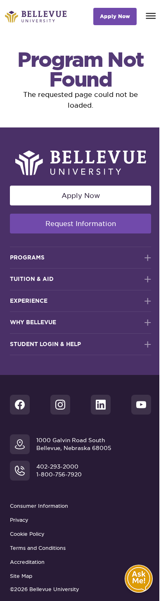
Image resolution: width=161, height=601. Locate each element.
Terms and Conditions (38, 548)
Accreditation (27, 562)
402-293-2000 (57, 466)
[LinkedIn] (101, 405)
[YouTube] (141, 405)
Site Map (21, 576)
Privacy (19, 520)
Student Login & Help (45, 344)
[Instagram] (60, 405)
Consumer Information (39, 506)
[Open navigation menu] (151, 15)
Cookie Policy (27, 534)
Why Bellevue (33, 322)
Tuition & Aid (32, 279)
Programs (27, 257)
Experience (28, 300)
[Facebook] (20, 405)
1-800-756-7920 (59, 474)
